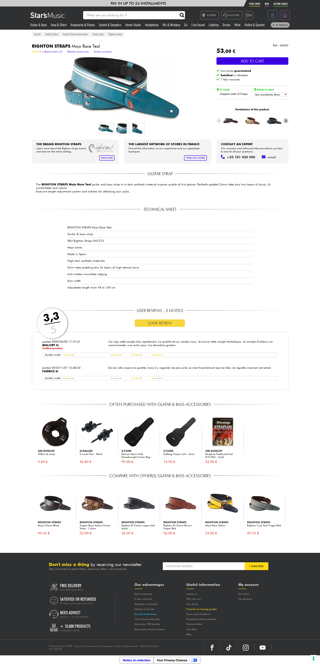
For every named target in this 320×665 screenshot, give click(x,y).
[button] (105, 128)
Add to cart (252, 61)
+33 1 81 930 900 (79, 617)
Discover (107, 157)
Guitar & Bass (39, 25)
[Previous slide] (218, 120)
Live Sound (198, 25)
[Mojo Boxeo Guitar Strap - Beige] (252, 120)
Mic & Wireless (172, 25)
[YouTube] (262, 647)
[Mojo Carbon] (274, 120)
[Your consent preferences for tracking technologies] (313, 658)
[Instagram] (245, 647)
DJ (186, 25)
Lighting (214, 25)
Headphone (152, 25)
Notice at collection (137, 660)
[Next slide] (285, 120)
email (272, 157)
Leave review (160, 323)
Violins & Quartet (254, 25)
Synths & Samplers (110, 25)
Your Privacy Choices (172, 660)
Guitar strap (98, 34)
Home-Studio (133, 25)
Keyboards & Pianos (83, 25)
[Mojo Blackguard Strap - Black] (230, 120)
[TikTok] (229, 647)
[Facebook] (212, 647)
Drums (227, 25)
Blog (188, 634)
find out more (195, 157)
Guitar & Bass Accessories (75, 34)
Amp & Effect (59, 25)
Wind (237, 25)
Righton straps (115, 34)
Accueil (37, 34)
